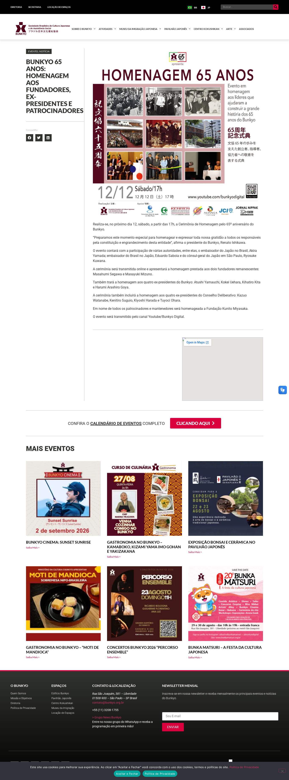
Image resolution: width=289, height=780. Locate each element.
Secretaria (34, 7)
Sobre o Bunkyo (82, 29)
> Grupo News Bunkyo (106, 717)
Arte (229, 29)
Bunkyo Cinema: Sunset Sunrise (58, 542)
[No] (282, 771)
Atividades (105, 29)
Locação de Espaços (58, 7)
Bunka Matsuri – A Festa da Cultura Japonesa (225, 649)
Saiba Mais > (33, 547)
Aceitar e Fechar (127, 773)
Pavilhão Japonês (175, 29)
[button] (39, 51)
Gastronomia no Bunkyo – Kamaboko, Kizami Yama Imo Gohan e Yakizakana (144, 547)
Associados (246, 29)
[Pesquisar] (275, 7)
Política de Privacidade (244, 767)
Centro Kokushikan (206, 29)
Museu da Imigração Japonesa (138, 29)
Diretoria (16, 7)
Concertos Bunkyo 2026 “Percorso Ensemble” (142, 649)
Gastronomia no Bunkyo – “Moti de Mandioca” (62, 649)
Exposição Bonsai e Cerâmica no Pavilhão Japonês (221, 544)
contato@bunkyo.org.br (108, 702)
